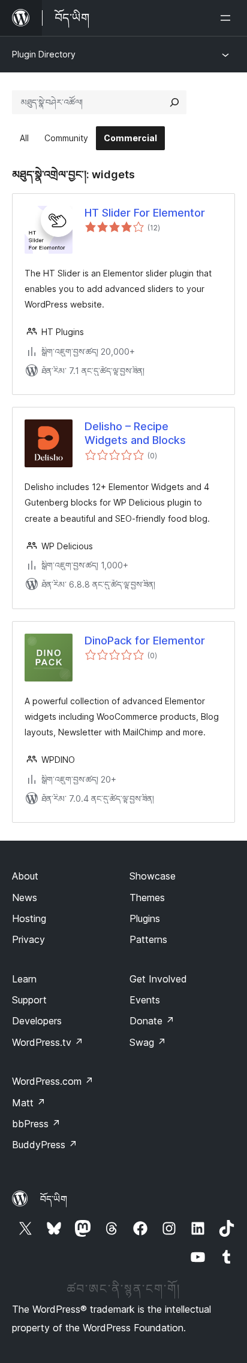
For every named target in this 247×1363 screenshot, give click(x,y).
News (24, 897)
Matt (29, 1103)
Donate (151, 1021)
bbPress (36, 1124)
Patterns (148, 939)
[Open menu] (228, 18)
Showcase (152, 876)
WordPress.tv (47, 1042)
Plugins (144, 918)
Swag (147, 1042)
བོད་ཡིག (53, 1199)
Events (144, 1000)
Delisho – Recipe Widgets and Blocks (135, 433)
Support (29, 1000)
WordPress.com (53, 1081)
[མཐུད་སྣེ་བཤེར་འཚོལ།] (174, 102)
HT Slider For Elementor (145, 212)
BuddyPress (44, 1145)
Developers (37, 1021)
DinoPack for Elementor (145, 640)
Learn (24, 979)
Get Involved (158, 979)
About (25, 876)
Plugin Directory (44, 54)
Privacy (28, 939)
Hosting (29, 918)
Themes (147, 897)
